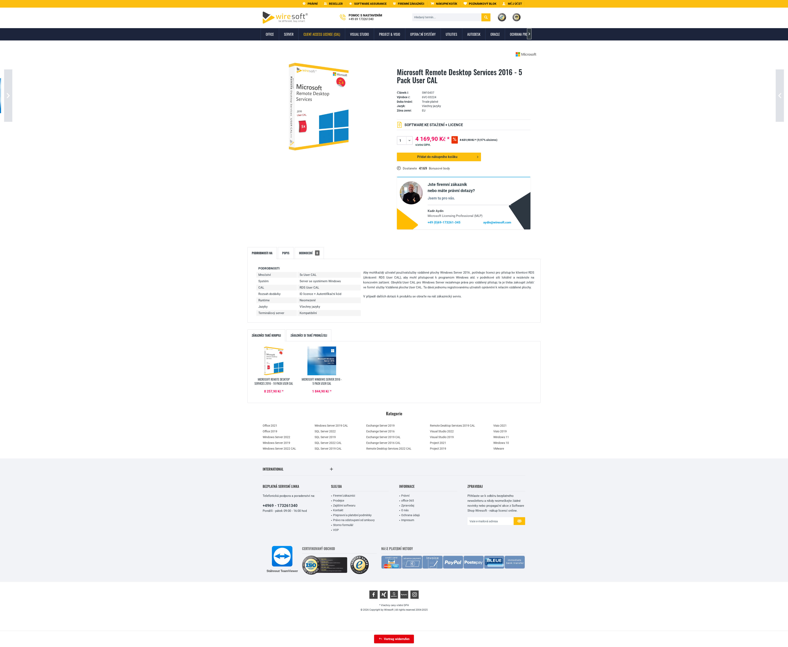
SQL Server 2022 (325, 431)
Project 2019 (438, 448)
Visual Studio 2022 (442, 431)
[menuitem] (443, 3)
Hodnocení (308, 253)
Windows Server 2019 (276, 442)
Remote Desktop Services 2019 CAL (452, 425)
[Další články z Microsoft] (526, 54)
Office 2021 (270, 425)
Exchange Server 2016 (380, 431)
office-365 (407, 500)
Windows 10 (501, 442)
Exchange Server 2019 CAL (383, 437)
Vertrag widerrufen (396, 639)
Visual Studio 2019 (442, 437)
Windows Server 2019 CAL (331, 425)
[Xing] (384, 595)
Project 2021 (438, 442)
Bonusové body (439, 168)
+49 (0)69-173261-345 (444, 222)
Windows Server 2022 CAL (279, 448)
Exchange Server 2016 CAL (383, 442)
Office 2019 (270, 431)
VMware (498, 448)
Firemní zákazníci (344, 495)
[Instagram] (414, 595)
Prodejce (338, 500)
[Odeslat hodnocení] (463, 86)
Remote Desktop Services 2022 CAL (388, 448)
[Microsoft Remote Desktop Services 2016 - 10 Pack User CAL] (274, 361)
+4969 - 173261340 (280, 505)
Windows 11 (501, 437)
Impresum (407, 520)
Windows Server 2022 (276, 437)
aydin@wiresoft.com (497, 222)
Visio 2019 (500, 431)
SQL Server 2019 (325, 437)
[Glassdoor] (394, 595)
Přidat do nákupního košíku (437, 157)
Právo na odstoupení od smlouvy (354, 520)
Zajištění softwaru (344, 505)
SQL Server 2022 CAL (328, 442)
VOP (336, 530)
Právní (405, 495)
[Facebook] (373, 595)
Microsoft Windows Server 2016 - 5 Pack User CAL (322, 381)
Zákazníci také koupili (266, 335)
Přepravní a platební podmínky (352, 515)
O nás (405, 510)
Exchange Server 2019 (380, 425)
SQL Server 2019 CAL (328, 448)
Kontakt (338, 510)
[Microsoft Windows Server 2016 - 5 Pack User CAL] (322, 361)
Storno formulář (343, 525)
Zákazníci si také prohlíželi (309, 335)
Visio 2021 (500, 425)
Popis (285, 253)
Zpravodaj (407, 505)
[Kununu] (404, 595)
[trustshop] (359, 565)
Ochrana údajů (410, 515)
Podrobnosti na (262, 253)
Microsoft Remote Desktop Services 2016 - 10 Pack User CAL (273, 381)
